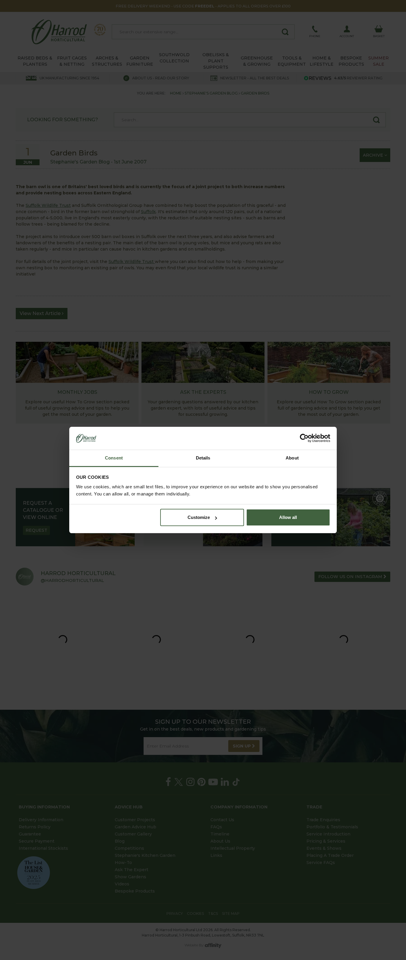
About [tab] (292, 457)
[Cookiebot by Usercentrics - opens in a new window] (304, 438)
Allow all (288, 517)
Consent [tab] (114, 457)
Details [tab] (203, 457)
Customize (199, 517)
